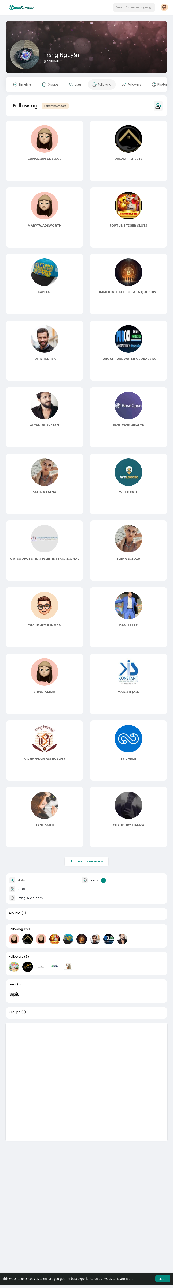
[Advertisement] (86, 1052)
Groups (14, 1012)
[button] (134, 7)
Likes (12, 984)
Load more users (89, 861)
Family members (55, 106)
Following (16, 929)
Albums (14, 913)
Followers (16, 956)
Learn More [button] (125, 1279)
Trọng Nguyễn (61, 55)
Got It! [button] (163, 1279)
